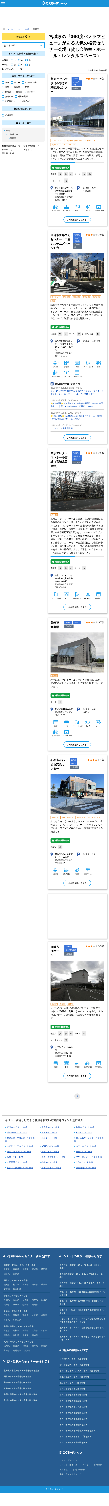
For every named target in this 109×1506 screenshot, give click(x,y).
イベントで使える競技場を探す (73, 1400)
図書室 (70, 1004)
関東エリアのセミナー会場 (16, 1280)
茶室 (27, 87)
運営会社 (64, 1469)
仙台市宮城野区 (11, 145)
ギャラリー (56, 297)
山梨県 (44, 1300)
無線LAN (9, 96)
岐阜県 (16, 1304)
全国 (8, 130)
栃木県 (16, 1284)
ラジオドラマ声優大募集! (62, 428)
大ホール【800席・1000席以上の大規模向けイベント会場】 (82, 1293)
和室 (7, 82)
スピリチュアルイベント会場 (20, 1146)
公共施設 (76, 88)
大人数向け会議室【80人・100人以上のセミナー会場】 (82, 1266)
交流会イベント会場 (50, 1127)
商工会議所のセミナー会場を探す (74, 1377)
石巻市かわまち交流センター (58, 764)
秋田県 (44, 1269)
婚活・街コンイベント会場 (19, 1151)
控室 (7, 87)
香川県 (16, 1335)
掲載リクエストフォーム (70, 1474)
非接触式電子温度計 (74, 140)
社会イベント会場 (84, 1132)
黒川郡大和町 (71, 950)
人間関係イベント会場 (17, 1162)
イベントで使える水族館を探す (73, 1418)
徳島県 (7, 1335)
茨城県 (7, 1284)
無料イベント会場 (84, 1151)
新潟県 (7, 1300)
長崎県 (25, 1346)
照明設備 (76, 297)
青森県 (16, 1269)
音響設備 (86, 297)
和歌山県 (17, 1320)
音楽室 (17, 82)
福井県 (35, 1300)
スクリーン (56, 145)
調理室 (17, 87)
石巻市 (73, 763)
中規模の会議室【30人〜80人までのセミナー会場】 (81, 1275)
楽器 (53, 301)
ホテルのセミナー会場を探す (72, 1383)
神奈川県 (17, 1289)
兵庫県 (44, 1315)
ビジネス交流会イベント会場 (20, 1167)
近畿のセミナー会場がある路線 (18, 1388)
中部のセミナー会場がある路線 (18, 1382)
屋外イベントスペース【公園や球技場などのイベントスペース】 (82, 1329)
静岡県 (25, 1304)
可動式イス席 (90, 140)
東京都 (7, 1289)
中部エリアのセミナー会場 (16, 1295)
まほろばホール (55, 951)
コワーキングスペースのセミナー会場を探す (79, 1371)
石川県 (25, 1300)
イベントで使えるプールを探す (73, 1406)
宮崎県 (7, 1350)
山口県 (44, 1330)
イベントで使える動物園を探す (73, 1412)
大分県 (44, 1346)
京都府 (25, 1315)
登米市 (77, 622)
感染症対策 (23, 96)
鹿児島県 (17, 1350)
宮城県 (75, 79)
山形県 (7, 1274)
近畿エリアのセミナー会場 (16, 1311)
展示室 (54, 515)
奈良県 (7, 1320)
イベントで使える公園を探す (72, 1389)
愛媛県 (25, 1335)
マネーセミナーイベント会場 (89, 1157)
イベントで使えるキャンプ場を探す (75, 1436)
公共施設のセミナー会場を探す (73, 1359)
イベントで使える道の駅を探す (73, 1442)
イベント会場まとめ (68, 1465)
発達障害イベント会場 (17, 1132)
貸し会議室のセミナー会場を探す (74, 1365)
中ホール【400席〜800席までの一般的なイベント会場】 (82, 1302)
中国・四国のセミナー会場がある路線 (20, 1394)
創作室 (62, 1004)
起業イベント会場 (49, 1138)
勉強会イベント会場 (85, 1127)
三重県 (7, 1315)
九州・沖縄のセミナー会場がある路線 (20, 1400)
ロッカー (31, 92)
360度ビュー (11, 101)
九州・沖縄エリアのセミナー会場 (18, 1341)
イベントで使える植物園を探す (73, 1424)
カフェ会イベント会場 (86, 1146)
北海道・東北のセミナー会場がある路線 (21, 1370)
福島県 (16, 1274)
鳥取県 (7, 1330)
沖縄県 (27, 1350)
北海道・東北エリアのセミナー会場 (19, 1265)
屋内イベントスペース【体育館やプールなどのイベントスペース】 (82, 1338)
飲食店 (8, 92)
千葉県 (44, 1284)
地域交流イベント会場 (51, 1167)
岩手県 (25, 1269)
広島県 (35, 1330)
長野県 (7, 1304)
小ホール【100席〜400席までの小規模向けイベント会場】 (82, 1311)
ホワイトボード (94, 817)
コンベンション (57, 140)
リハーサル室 (31, 82)
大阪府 (35, 1315)
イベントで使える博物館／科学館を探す (77, 1430)
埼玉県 (35, 1284)
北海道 (7, 1269)
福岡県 (7, 1346)
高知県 (35, 1335)
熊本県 (35, 1346)
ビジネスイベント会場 (17, 1127)
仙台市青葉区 (31, 145)
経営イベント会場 (49, 1132)
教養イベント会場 (49, 1162)
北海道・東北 (14, 134)
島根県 (16, 1330)
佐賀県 (16, 1346)
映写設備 (96, 297)
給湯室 (54, 676)
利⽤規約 (98, 1465)
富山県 (16, 1300)
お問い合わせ (79, 1469)
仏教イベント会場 (15, 1157)
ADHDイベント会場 (50, 1146)
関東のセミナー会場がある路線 (18, 1376)
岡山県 (25, 1330)
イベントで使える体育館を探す (73, 1394)
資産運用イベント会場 (86, 1167)
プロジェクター (69, 145)
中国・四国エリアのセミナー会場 (18, 1326)
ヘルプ (86, 1465)
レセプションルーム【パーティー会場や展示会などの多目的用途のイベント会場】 (82, 1320)
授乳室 (19, 92)
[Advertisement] (54, 17)
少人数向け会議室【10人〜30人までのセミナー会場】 (82, 1284)
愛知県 (35, 1304)
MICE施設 (26, 101)
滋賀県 (16, 1315)
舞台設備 (66, 297)
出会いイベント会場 (50, 1151)
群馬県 (25, 1284)
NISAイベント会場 (84, 1162)
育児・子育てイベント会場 (53, 1157)
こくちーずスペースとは (70, 1460)
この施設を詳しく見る (76, 219)
